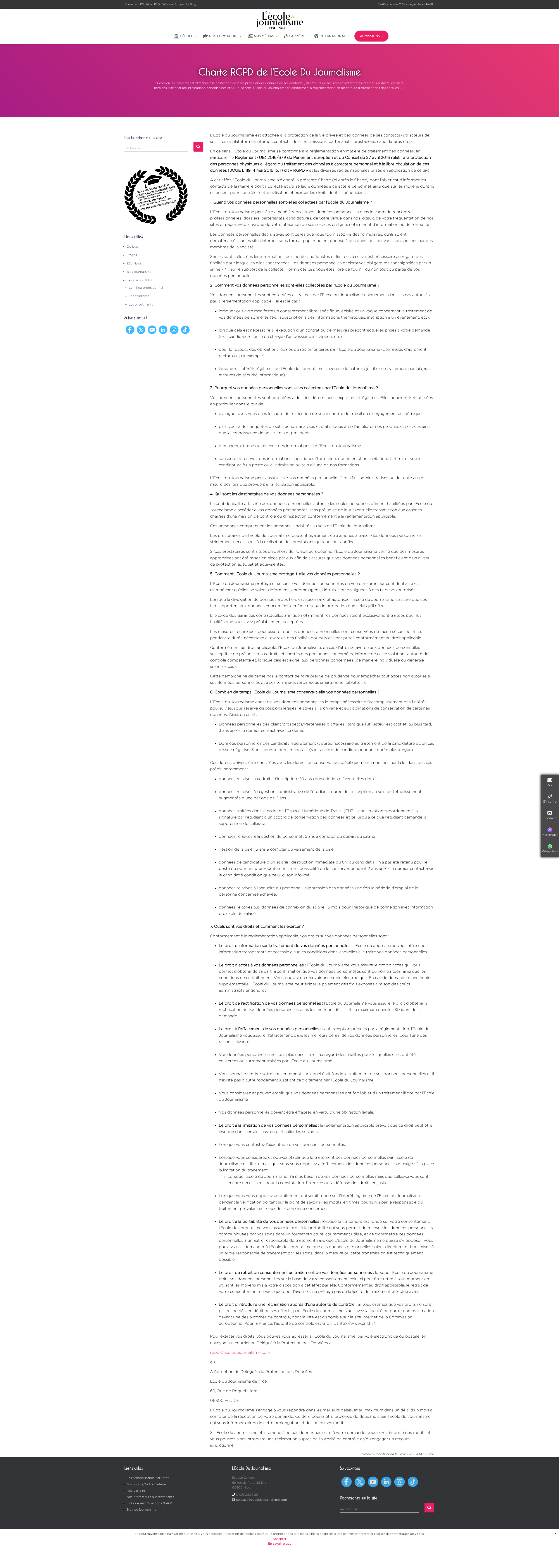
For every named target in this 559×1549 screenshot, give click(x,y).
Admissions (370, 36)
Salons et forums (173, 4)
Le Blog (191, 4)
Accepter (279, 1538)
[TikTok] (185, 329)
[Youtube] (152, 329)
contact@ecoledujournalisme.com (261, 1499)
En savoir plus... (279, 1543)
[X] (141, 329)
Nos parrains (136, 1490)
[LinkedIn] (163, 329)
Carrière (297, 36)
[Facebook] (130, 329)
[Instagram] (174, 329)
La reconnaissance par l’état (148, 1477)
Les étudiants (139, 295)
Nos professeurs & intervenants (150, 1496)
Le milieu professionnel (146, 287)
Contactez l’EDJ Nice (138, 4)
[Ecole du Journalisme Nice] (279, 21)
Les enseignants (141, 304)
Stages (132, 254)
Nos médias (264, 36)
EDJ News (134, 263)
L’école (187, 36)
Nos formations (224, 36)
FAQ (157, 4)
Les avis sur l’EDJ (139, 280)
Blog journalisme (139, 271)
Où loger (133, 246)
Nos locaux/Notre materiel (146, 1484)
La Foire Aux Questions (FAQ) (149, 1503)
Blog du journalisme (141, 1509)
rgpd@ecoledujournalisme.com (240, 1352)
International (333, 36)
